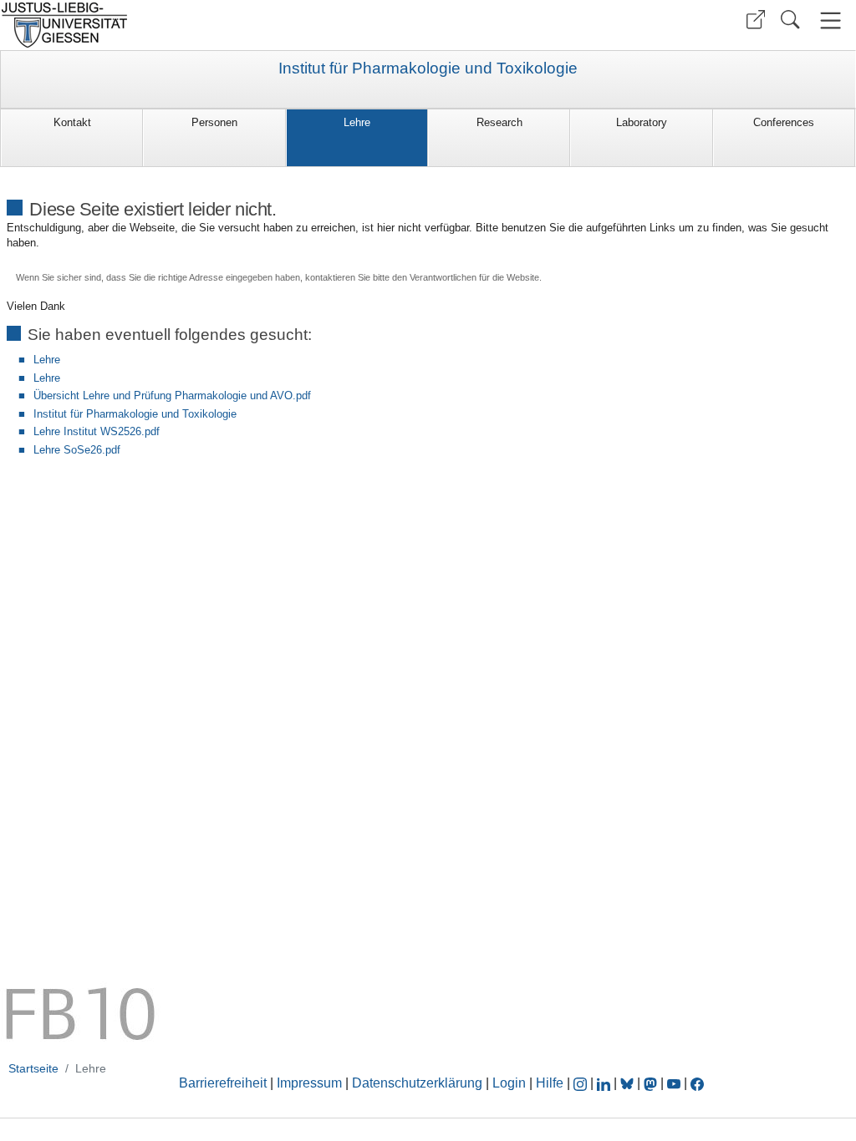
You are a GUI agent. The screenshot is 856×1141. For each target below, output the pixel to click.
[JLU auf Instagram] (581, 1083)
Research (499, 122)
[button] (755, 19)
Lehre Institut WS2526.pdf (96, 431)
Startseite (33, 1068)
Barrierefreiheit (223, 1083)
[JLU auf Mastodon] (652, 1083)
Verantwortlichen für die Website (474, 277)
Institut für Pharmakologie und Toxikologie (428, 68)
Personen (214, 122)
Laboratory (641, 122)
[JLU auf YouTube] (673, 1083)
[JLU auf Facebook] (697, 1083)
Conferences (783, 122)
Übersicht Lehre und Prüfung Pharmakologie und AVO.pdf (172, 395)
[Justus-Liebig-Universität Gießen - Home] (212, 25)
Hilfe (549, 1083)
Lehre (357, 122)
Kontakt (72, 122)
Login (510, 1083)
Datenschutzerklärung (417, 1083)
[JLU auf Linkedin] (605, 1083)
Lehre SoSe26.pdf (76, 450)
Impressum (309, 1083)
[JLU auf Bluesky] (628, 1083)
